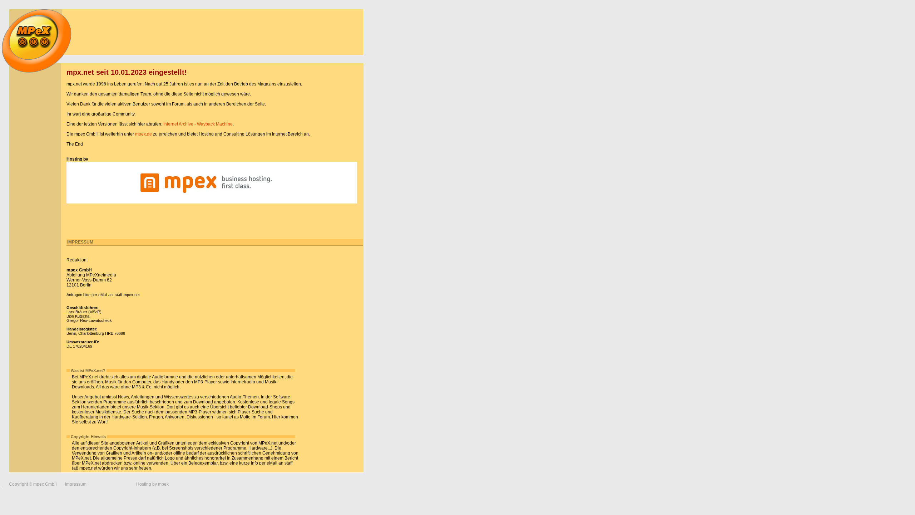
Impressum (75, 484)
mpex (163, 484)
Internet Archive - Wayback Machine (198, 124)
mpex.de (143, 134)
